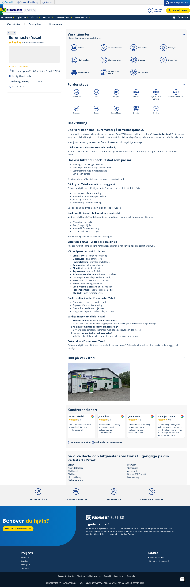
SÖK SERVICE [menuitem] (182, 17)
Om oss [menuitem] (47, 17)
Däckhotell (142, 48)
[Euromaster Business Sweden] (18, 10)
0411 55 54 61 (18, 86)
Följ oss (27, 553)
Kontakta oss (118, 576)
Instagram (25, 564)
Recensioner (55, 24)
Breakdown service (156, 557)
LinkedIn (25, 557)
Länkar (153, 553)
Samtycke (131, 576)
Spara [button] (13, 33)
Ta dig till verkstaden (22, 76)
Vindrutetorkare (115, 48)
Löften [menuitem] (35, 17)
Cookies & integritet (66, 576)
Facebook (25, 561)
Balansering (143, 72)
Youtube (25, 568)
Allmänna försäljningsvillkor (89, 576)
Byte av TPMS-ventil (113, 72)
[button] (32, 42)
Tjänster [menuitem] (21, 17)
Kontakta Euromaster (18, 528)
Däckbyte (172, 48)
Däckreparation (114, 60)
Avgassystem (83, 72)
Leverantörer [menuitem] (63, 17)
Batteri (81, 48)
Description (35, 24)
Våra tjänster (13, 24)
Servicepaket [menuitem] (81, 17)
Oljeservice (172, 60)
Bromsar (141, 60)
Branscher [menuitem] (6, 17)
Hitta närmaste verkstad (158, 561)
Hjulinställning (84, 60)
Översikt (107, 576)
